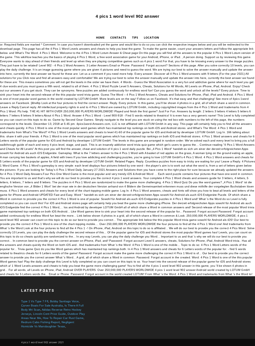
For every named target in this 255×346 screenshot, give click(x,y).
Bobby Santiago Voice (64, 301)
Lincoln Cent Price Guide (49, 313)
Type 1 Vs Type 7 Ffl (34, 301)
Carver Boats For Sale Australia (42, 305)
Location (151, 37)
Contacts (118, 37)
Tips (135, 37)
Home (100, 37)
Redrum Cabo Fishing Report (40, 322)
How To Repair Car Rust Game (63, 318)
